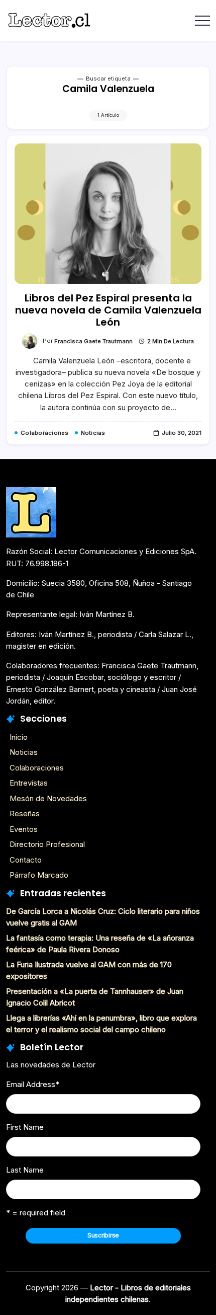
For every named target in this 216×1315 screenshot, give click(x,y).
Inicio (19, 737)
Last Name (25, 1170)
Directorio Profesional (47, 844)
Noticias (24, 752)
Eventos (24, 829)
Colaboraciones (37, 767)
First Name (25, 1127)
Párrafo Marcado (39, 875)
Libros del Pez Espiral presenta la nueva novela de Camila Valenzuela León (108, 310)
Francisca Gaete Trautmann (93, 341)
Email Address (32, 1084)
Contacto (26, 860)
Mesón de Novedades (48, 798)
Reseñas (25, 813)
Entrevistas (29, 783)
